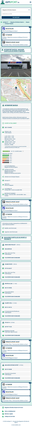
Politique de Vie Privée (10, 416)
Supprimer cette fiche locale (11, 232)
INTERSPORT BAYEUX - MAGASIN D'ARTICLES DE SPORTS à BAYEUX (14, 50)
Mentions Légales (9, 413)
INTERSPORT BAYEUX (11, 105)
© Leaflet (25, 100)
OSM (30, 100)
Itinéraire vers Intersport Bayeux (12, 176)
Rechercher (16, 17)
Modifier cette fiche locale (10, 228)
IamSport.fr (5, 22)
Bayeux (27, 22)
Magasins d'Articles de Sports (17, 22)
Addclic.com (18, 425)
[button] (16, 88)
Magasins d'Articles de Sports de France (14, 407)
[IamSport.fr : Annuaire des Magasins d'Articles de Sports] (10, 2)
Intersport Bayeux (9, 23)
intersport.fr (7, 180)
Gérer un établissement (10, 411)
